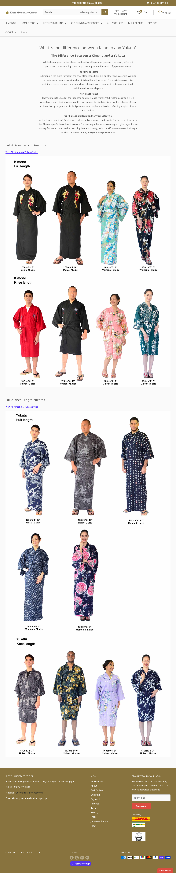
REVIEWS (152, 23)
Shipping (95, 794)
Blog (93, 825)
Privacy (94, 812)
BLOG (24, 31)
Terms (94, 808)
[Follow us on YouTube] (87, 858)
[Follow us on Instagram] (77, 858)
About (94, 785)
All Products (97, 781)
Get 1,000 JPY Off (159, 3)
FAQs (93, 816)
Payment (95, 799)
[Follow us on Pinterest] (82, 858)
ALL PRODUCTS (115, 23)
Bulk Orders (97, 790)
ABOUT (9, 31)
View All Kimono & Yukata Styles (22, 152)
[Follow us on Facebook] (72, 858)
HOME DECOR (28, 23)
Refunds (95, 803)
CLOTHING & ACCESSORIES (85, 23)
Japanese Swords (99, 821)
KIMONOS (11, 23)
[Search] (104, 12)
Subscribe (141, 805)
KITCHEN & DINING (53, 23)
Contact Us (165, 870)
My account (120, 13)
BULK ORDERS (135, 23)
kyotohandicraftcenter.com (29, 792)
